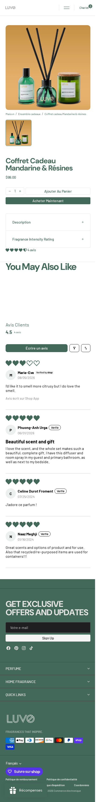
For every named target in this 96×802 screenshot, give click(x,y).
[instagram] (23, 648)
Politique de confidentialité (62, 787)
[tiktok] (31, 648)
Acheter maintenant (47, 200)
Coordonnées (13, 799)
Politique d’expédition (53, 793)
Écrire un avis (37, 348)
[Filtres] (74, 348)
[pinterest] (16, 648)
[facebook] (8, 648)
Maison (10, 114)
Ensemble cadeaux (29, 114)
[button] (66, 7)
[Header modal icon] (66, 7)
